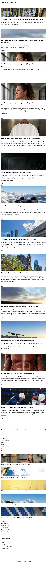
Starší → (44, 429)
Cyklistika (3, 50)
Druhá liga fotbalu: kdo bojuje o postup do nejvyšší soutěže (16, 517)
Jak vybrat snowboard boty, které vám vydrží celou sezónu (16, 504)
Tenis (2, 250)
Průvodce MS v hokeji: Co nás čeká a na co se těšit (17, 407)
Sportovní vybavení (4, 73)
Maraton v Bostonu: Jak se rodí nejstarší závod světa (17, 273)
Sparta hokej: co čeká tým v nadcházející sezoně (16, 172)
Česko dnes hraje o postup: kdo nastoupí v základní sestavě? (20, 306)
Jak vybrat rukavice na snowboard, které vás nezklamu (15, 490)
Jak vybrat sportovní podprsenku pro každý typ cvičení (15, 464)
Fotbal (2, 317)
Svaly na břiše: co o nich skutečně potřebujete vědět (17, 373)
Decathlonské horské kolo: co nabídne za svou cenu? (17, 340)
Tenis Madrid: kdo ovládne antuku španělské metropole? (19, 239)
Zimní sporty (3, 216)
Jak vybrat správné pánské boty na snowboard (15, 206)
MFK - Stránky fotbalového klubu (9, 2)
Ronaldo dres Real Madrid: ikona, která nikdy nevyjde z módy (21, 138)
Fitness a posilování (4, 384)
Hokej (2, 183)
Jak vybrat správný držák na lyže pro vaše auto (13, 477)
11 (33, 429)
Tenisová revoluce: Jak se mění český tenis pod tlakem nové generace (22, 19)
